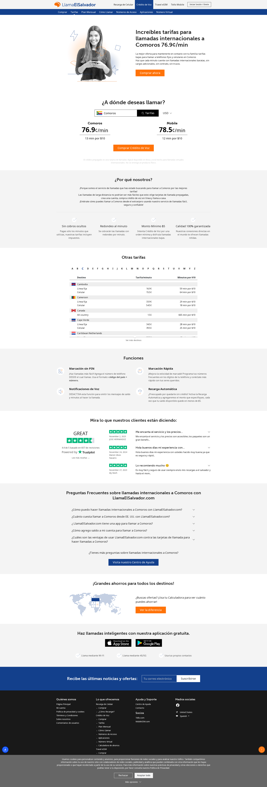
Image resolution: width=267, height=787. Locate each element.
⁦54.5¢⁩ (149, 305)
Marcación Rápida (160, 368)
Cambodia (82, 284)
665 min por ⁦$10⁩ (187, 314)
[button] (144, 4)
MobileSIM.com (143, 721)
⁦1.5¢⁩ (150, 314)
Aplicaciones (146, 12)
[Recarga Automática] (140, 391)
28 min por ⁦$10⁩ (187, 324)
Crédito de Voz (102, 715)
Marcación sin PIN (81, 368)
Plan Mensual (88, 12)
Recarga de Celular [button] (123, 4)
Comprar (62, 12)
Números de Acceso (126, 12)
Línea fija (82, 288)
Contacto (140, 708)
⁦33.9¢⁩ (149, 301)
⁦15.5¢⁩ (149, 292)
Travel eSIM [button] (161, 4)
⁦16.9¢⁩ (149, 288)
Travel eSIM (101, 749)
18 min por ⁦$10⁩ (187, 305)
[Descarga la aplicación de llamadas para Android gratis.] (149, 642)
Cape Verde (83, 320)
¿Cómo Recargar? (106, 711)
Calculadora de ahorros (108, 745)
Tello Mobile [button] (177, 4)
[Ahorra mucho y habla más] (95, 604)
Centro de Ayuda (143, 704)
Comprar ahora (150, 73)
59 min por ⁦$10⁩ (187, 288)
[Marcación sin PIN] (60, 371)
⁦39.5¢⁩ (149, 327)
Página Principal (63, 704)
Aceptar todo (143, 775)
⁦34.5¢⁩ (149, 324)
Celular (81, 292)
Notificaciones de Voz (84, 389)
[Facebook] (178, 705)
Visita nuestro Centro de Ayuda (133, 562)
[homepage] (75, 4)
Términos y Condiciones (67, 715)
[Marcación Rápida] (140, 371)
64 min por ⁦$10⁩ (187, 292)
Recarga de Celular (104, 704)
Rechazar (123, 775)
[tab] (72, 268)
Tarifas (101, 723)
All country (82, 314)
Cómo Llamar (106, 12)
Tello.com (140, 717)
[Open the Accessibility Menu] (5, 749)
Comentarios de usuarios (67, 723)
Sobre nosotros (63, 719)
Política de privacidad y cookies (70, 711)
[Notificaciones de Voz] (60, 391)
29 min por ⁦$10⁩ (187, 301)
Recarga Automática (162, 389)
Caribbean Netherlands (89, 333)
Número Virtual (164, 12)
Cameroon (82, 297)
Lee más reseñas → (81, 457)
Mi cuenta (60, 708)
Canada (81, 310)
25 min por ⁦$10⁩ (187, 327)
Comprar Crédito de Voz (133, 148)
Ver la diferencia (151, 610)
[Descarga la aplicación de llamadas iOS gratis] (118, 642)
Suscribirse (188, 678)
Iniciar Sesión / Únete (199, 4)
